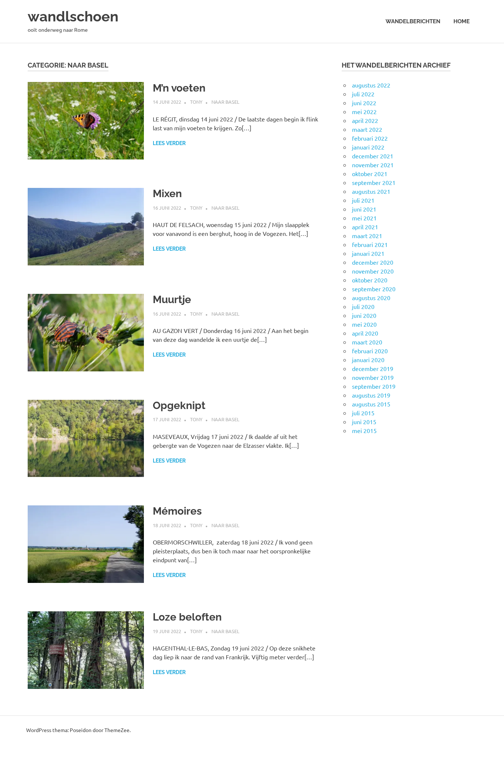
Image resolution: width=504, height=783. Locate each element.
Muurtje (172, 299)
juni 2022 (364, 102)
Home (461, 21)
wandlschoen (73, 16)
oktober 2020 (369, 280)
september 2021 (374, 182)
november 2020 (373, 271)
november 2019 (373, 377)
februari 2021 (370, 244)
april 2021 (365, 226)
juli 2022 (363, 93)
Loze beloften (187, 617)
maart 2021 (367, 235)
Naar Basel (225, 102)
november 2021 (373, 164)
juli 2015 (363, 412)
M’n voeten (179, 88)
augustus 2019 (371, 395)
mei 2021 (364, 217)
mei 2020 (364, 324)
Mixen (167, 194)
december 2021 (372, 155)
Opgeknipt (179, 405)
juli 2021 (363, 200)
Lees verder (169, 143)
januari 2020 (368, 359)
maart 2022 (367, 129)
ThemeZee (117, 730)
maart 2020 (367, 342)
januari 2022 (368, 147)
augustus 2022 (371, 85)
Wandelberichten (413, 21)
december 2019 (372, 368)
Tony (196, 102)
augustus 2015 (371, 404)
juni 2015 (364, 421)
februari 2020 (370, 350)
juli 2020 (363, 306)
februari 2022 (370, 138)
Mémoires (177, 511)
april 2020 (365, 333)
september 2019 (374, 386)
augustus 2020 (371, 297)
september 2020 (374, 288)
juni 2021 (364, 209)
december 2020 (372, 262)
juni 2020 (364, 315)
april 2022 (365, 120)
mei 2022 (364, 111)
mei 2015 (364, 430)
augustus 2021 (371, 191)
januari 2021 (368, 253)
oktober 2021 (369, 173)
